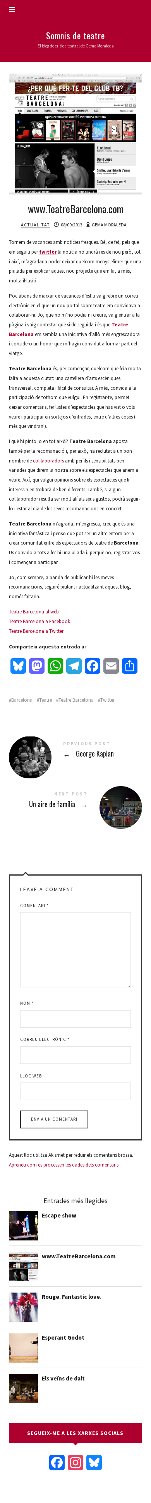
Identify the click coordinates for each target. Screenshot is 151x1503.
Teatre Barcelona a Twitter (36, 631)
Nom (27, 1003)
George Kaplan (75, 751)
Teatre (45, 699)
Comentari (34, 905)
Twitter (107, 699)
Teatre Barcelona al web (34, 611)
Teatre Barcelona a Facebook (39, 621)
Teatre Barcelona (76, 699)
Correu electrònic (45, 1039)
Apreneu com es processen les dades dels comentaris (63, 1164)
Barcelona (22, 699)
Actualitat (35, 225)
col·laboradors (48, 460)
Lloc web (31, 1076)
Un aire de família (75, 801)
